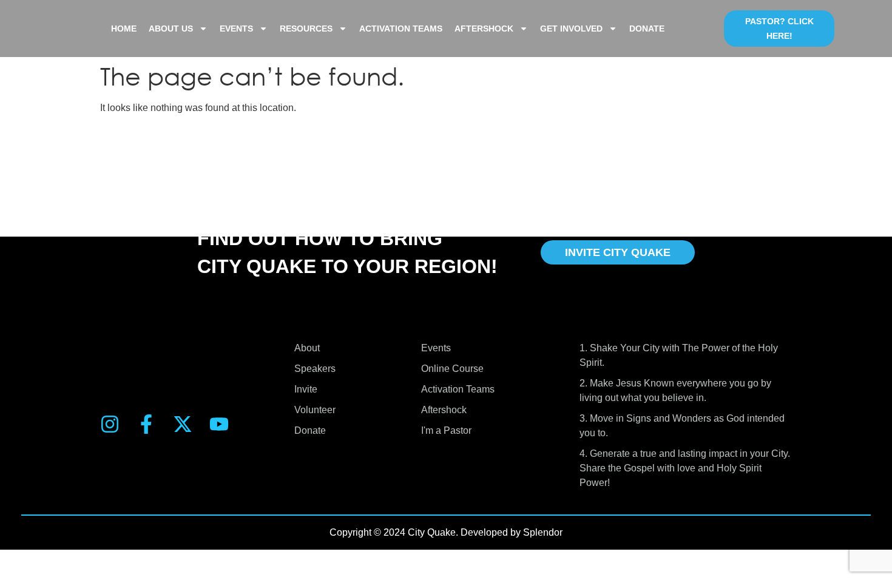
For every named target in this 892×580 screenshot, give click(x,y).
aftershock (483, 28)
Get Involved (571, 28)
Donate (646, 28)
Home (124, 28)
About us (171, 28)
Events (236, 28)
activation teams (400, 28)
